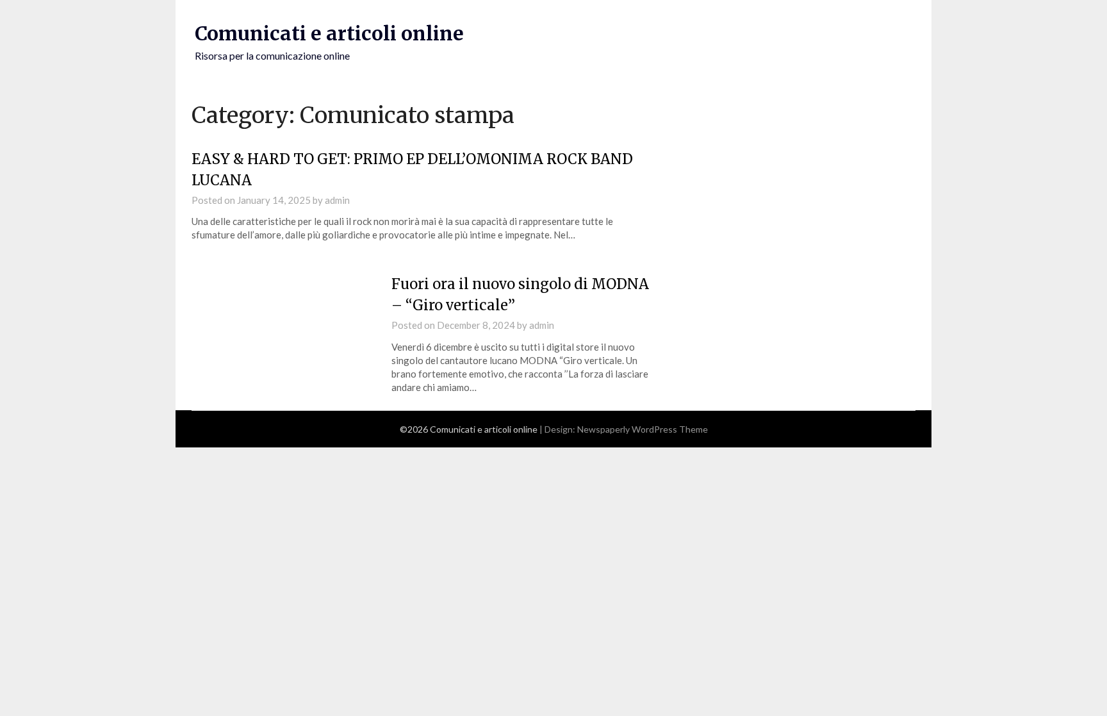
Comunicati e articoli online (329, 33)
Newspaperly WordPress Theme (642, 429)
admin (337, 200)
